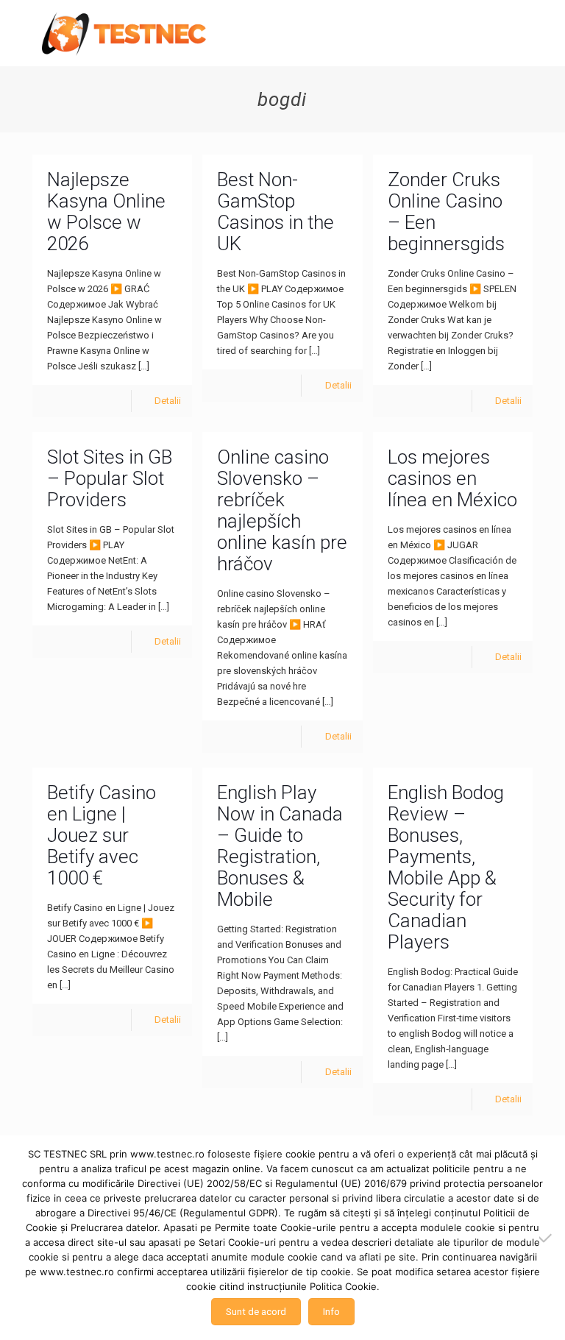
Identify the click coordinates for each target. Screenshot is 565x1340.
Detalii (167, 400)
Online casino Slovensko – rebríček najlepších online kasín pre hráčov (282, 510)
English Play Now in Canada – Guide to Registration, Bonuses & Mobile (280, 845)
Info (331, 1311)
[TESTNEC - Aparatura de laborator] (124, 33)
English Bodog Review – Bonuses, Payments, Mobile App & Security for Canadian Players (446, 867)
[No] (546, 1237)
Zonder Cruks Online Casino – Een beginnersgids (446, 212)
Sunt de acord (256, 1311)
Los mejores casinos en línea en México (452, 478)
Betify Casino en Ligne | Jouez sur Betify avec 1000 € (101, 835)
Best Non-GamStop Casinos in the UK (275, 212)
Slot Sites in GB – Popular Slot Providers (109, 478)
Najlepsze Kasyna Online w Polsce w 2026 (106, 212)
